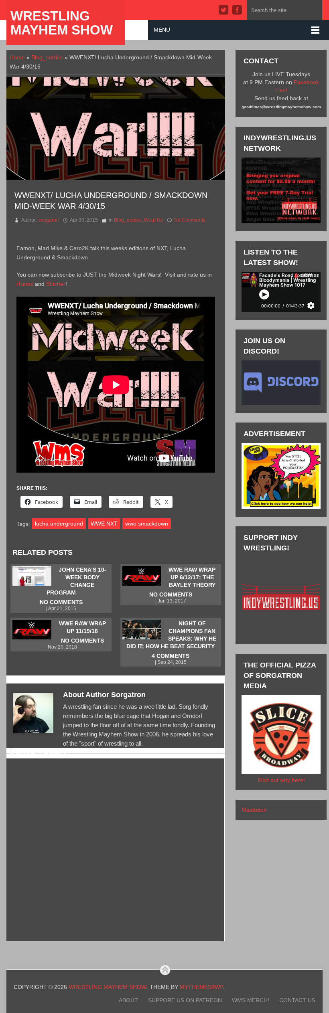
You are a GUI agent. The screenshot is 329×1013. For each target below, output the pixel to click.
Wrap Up (153, 220)
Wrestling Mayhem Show (61, 23)
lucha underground (59, 523)
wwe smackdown (146, 523)
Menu (162, 29)
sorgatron (48, 220)
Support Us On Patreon (185, 1000)
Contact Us (297, 1000)
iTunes (24, 284)
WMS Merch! (250, 1000)
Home (17, 57)
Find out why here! (281, 780)
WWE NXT (104, 523)
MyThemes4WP (201, 987)
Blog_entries (47, 57)
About (128, 1000)
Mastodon (254, 810)
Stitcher (55, 284)
